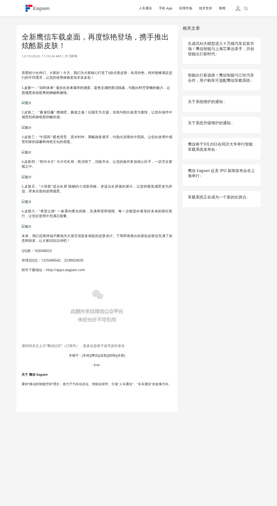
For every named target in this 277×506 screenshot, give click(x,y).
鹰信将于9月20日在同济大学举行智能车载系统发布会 (220, 146)
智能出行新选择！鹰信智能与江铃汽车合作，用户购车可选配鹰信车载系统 (221, 77)
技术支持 (205, 8)
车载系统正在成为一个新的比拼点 (217, 197)
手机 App (165, 8)
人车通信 (145, 8)
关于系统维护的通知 (205, 101)
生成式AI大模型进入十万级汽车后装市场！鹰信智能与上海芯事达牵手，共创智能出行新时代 (221, 48)
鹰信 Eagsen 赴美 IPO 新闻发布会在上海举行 (221, 173)
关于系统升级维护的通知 (209, 122)
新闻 (222, 8)
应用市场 (185, 8)
